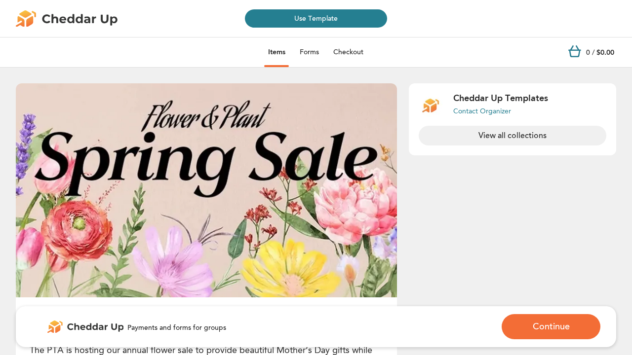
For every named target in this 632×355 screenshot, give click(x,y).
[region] (206, 190)
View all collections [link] (512, 136)
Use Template (316, 18)
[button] (206, 190)
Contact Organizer (482, 111)
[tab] (276, 52)
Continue (551, 326)
